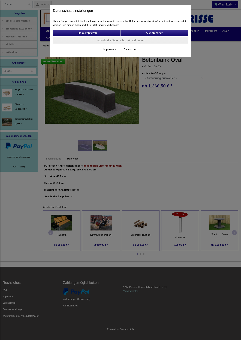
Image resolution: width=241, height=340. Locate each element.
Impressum (109, 49)
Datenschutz (131, 49)
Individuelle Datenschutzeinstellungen (120, 40)
